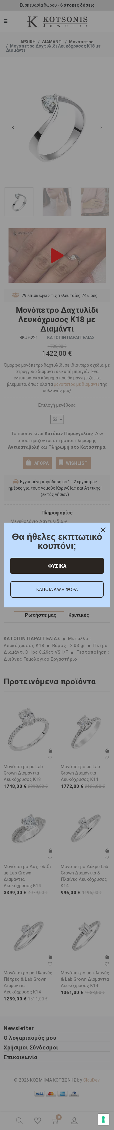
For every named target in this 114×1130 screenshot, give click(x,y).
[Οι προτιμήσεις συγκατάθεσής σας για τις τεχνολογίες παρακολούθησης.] (103, 1119)
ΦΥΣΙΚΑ (57, 565)
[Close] (103, 530)
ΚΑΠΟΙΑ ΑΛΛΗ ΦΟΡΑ (57, 589)
